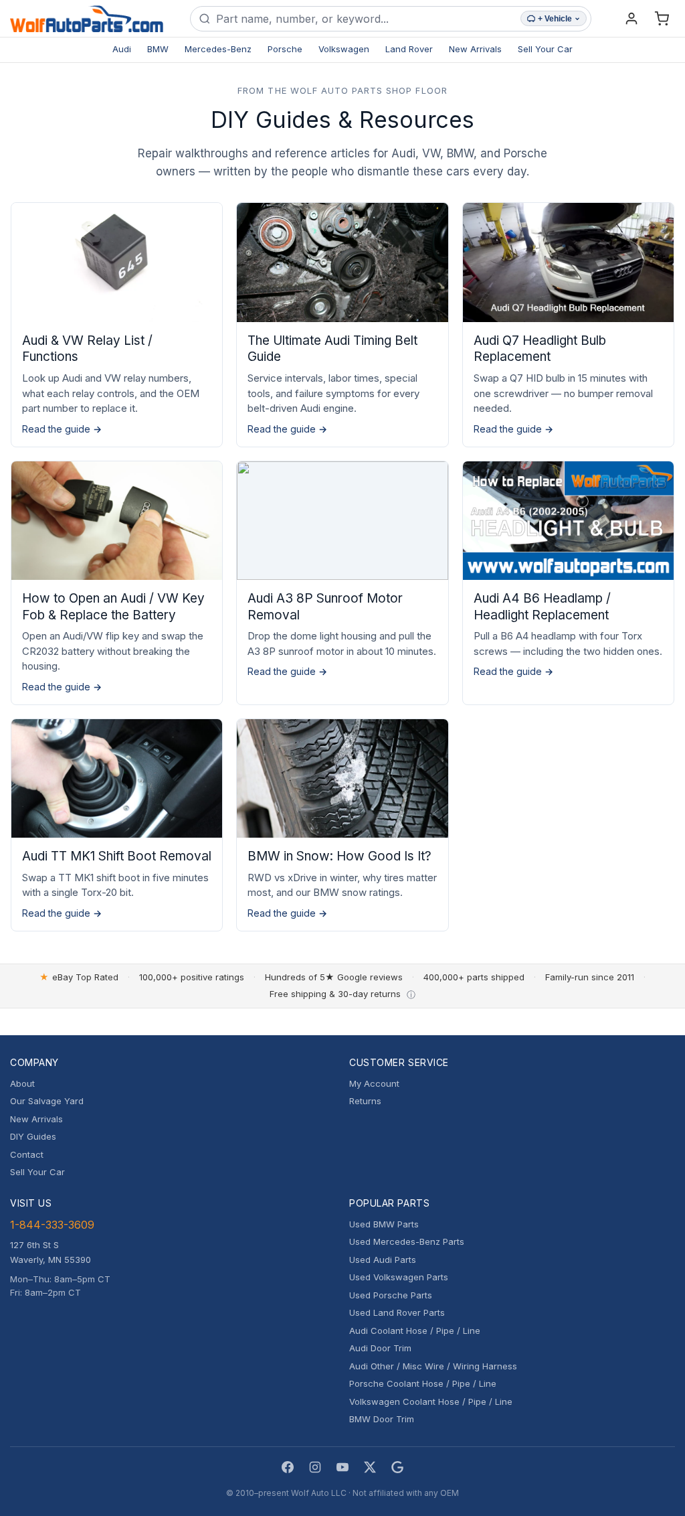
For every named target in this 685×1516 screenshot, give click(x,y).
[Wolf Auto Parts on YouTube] (342, 1467)
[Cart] (661, 18)
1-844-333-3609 (52, 1224)
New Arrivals (475, 49)
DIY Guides (33, 1136)
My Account (374, 1083)
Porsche (285, 49)
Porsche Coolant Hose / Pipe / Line (422, 1383)
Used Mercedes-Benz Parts (406, 1241)
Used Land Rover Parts (397, 1312)
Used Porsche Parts (390, 1295)
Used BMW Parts (384, 1224)
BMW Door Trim (381, 1419)
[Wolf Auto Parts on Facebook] (288, 1467)
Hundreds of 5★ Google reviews (334, 977)
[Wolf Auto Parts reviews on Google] (397, 1467)
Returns (365, 1100)
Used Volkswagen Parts (398, 1277)
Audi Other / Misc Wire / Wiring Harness (433, 1366)
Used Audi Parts (382, 1259)
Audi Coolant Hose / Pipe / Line (414, 1330)
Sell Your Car (545, 49)
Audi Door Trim (380, 1348)
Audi (121, 49)
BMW (158, 49)
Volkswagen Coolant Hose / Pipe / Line (430, 1401)
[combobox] (365, 18)
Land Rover (409, 49)
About (22, 1083)
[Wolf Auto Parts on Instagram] (315, 1467)
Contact (26, 1154)
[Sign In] (631, 18)
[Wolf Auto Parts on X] (370, 1467)
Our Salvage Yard (47, 1100)
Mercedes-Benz (218, 49)
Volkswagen (343, 49)
